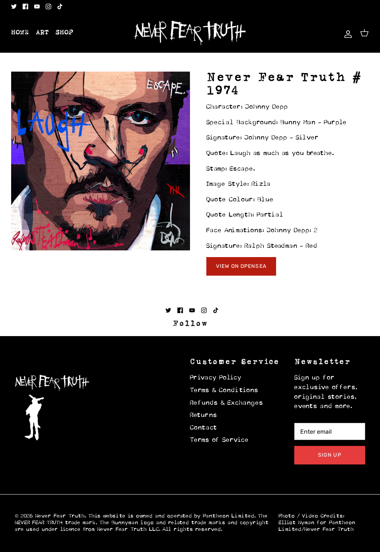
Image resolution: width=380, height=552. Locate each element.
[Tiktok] (60, 6)
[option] (100, 161)
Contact (203, 428)
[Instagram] (48, 6)
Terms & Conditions (224, 391)
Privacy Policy (216, 378)
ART (42, 32)
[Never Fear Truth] (190, 33)
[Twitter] (14, 6)
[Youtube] (37, 6)
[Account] (347, 33)
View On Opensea (241, 266)
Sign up (329, 455)
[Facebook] (25, 6)
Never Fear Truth (60, 516)
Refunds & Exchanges (226, 403)
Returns (203, 415)
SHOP (64, 32)
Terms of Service (219, 440)
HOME (20, 32)
